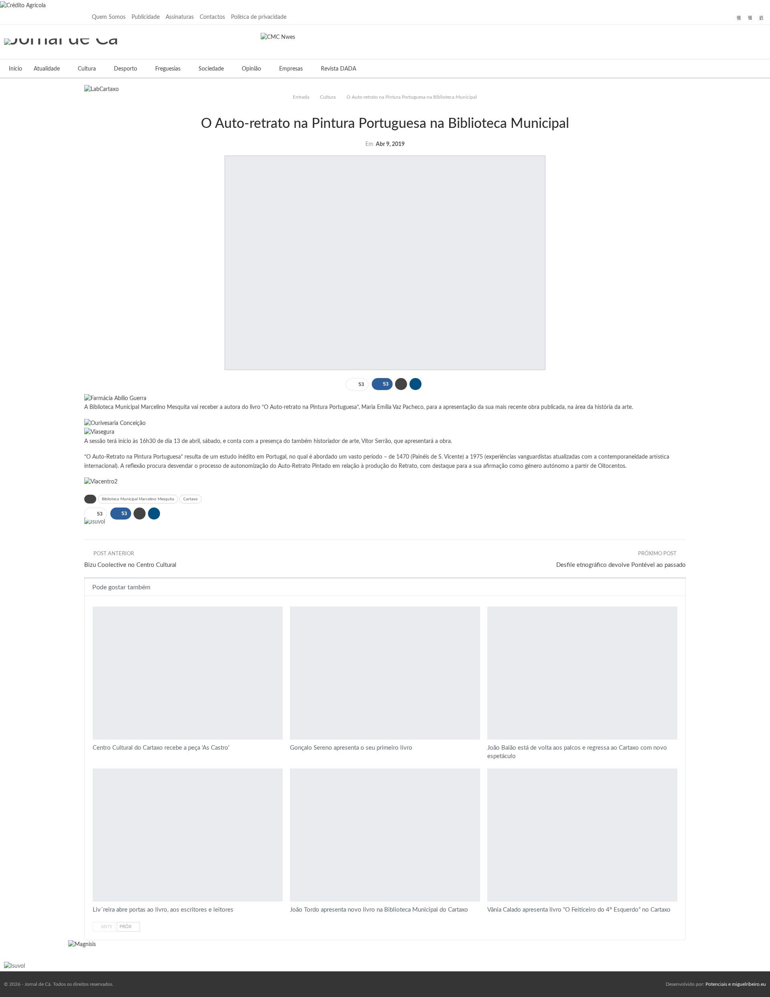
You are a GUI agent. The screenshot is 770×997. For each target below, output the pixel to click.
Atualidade (47, 69)
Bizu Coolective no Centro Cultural (130, 565)
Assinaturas (180, 17)
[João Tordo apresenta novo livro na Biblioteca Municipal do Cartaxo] (385, 835)
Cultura (87, 69)
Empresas (291, 69)
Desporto (125, 69)
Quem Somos (109, 17)
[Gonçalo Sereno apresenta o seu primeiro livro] (385, 673)
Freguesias (167, 69)
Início (15, 69)
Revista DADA (338, 69)
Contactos (212, 17)
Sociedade (211, 69)
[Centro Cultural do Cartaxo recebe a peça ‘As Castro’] (188, 673)
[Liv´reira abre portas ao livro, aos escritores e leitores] (188, 835)
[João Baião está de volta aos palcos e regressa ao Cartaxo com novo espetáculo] (582, 673)
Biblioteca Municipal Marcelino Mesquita (138, 499)
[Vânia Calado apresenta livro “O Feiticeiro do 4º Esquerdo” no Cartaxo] (582, 835)
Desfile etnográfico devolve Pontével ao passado (621, 565)
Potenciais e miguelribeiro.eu (735, 984)
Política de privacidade (258, 17)
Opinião (251, 69)
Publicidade (146, 17)
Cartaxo (190, 499)
